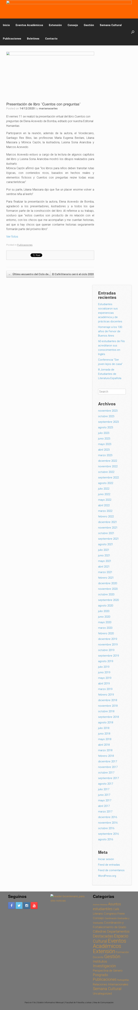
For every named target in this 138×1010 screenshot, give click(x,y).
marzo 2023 (105, 455)
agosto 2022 (105, 483)
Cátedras (99, 931)
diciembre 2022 (107, 460)
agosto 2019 (105, 661)
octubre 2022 (106, 472)
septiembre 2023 (108, 421)
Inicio (6, 25)
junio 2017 (104, 794)
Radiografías (123, 980)
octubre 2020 (106, 594)
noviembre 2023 (108, 410)
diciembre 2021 (107, 522)
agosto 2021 (105, 544)
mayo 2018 (104, 739)
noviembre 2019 (108, 644)
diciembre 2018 (107, 700)
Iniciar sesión (106, 859)
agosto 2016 (105, 839)
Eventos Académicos (29, 25)
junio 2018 (104, 733)
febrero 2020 (106, 633)
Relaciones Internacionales (110, 984)
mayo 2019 (104, 678)
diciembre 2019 (107, 639)
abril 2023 (104, 449)
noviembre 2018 (108, 705)
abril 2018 (104, 744)
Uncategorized (102, 993)
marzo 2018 (105, 750)
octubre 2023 (106, 416)
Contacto (51, 38)
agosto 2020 (105, 605)
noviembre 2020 (108, 588)
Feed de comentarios (111, 870)
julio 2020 (103, 611)
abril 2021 (104, 566)
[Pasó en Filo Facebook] (11, 905)
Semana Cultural (111, 25)
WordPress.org (107, 875)
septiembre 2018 (108, 717)
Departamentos (118, 931)
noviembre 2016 (108, 822)
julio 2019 (103, 666)
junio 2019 (104, 672)
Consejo (73, 25)
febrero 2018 (106, 756)
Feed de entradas (109, 864)
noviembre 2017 (108, 767)
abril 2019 (104, 683)
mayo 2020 (104, 622)
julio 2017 (103, 789)
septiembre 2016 (108, 833)
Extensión (55, 25)
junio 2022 (104, 494)
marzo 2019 (105, 689)
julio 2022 (103, 488)
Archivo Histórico (100, 905)
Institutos (100, 961)
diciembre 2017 (107, 761)
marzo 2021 (105, 572)
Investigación (104, 966)
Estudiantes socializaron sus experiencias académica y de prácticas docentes (110, 313)
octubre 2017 (106, 772)
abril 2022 (104, 505)
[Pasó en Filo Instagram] (26, 905)
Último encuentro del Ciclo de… (29, 274)
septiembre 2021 (108, 538)
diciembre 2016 (107, 817)
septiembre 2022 (108, 477)
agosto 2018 (105, 722)
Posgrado (100, 975)
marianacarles (48, 108)
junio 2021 (104, 555)
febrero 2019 (106, 694)
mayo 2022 (104, 499)
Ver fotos (12, 236)
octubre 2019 (106, 650)
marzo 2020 (105, 627)
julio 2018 (103, 728)
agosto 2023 (105, 427)
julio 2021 (103, 550)
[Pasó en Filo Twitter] (19, 905)
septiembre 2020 (108, 600)
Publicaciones (12, 38)
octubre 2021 (106, 533)
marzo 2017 (105, 811)
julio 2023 (103, 433)
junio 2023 (104, 438)
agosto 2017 (105, 783)
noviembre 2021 (108, 527)
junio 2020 (104, 616)
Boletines (33, 38)
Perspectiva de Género (108, 970)
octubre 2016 (106, 828)
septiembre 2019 (108, 655)
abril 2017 (104, 806)
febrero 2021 (106, 577)
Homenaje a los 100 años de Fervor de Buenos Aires (110, 331)
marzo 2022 (105, 511)
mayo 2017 (104, 800)
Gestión (89, 25)
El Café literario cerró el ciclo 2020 (75, 274)
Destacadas (103, 936)
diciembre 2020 (107, 583)
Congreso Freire (114, 913)
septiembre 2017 (108, 778)
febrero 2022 (106, 516)
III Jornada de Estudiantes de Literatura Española (109, 374)
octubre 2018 (106, 711)
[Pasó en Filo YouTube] (34, 905)
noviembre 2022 (108, 466)
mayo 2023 (104, 444)
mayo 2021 (104, 561)
